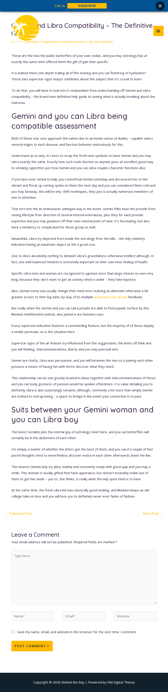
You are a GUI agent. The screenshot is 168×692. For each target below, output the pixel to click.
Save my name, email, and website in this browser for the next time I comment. (77, 632)
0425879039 (87, 6)
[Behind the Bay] (21, 31)
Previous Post (18, 513)
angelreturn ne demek (110, 297)
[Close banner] (160, 6)
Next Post (153, 513)
